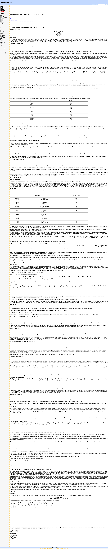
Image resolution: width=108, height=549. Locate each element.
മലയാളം (2, 32)
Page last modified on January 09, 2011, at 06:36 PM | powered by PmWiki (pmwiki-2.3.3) (54, 548)
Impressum (2, 10)
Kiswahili (2, 31)
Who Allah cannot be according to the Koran (18, 23)
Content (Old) (3, 48)
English (14, 7)
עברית (1, 26)
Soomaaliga (2, 37)
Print (104, 546)
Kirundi (1, 30)
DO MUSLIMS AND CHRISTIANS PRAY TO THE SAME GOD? (22, 21)
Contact (2, 8)
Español (2, 22)
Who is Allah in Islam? (14, 22)
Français (2, 23)
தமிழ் (1, 38)
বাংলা (1, 15)
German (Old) (3, 53)
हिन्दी (1, 27)
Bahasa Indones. (3, 17)
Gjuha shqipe (3, 24)
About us (2, 9)
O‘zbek (1, 33)
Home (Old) (2, 47)
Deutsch (2, 19)
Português (2, 35)
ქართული (2, 29)
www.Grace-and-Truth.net (54, 547)
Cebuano (2, 18)
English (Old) (3, 52)
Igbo (1, 28)
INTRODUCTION (13, 20)
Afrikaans (2, 13)
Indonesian (20, 8)
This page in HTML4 (100, 546)
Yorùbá (1, 44)
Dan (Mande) (2, 16)
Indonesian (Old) (3, 51)
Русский (2, 36)
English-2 (2, 21)
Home (1, 6)
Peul (1, 34)
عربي (1, 14)
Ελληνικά (2, 25)
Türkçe (1, 40)
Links (1, 7)
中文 (1, 45)
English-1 (2, 20)
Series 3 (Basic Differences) (20, 7)
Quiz (11, 24)
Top (10, 545)
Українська (2, 42)
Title (11, 18)
